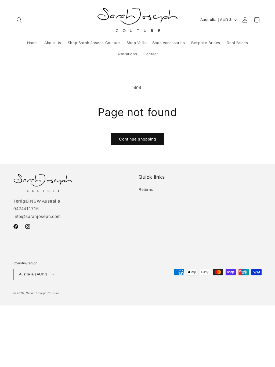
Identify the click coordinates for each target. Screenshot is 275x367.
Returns (146, 189)
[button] (19, 20)
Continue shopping (137, 139)
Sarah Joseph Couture (42, 293)
